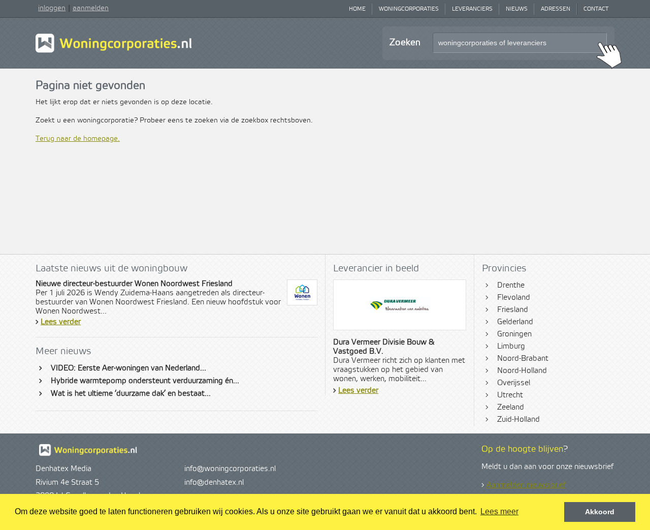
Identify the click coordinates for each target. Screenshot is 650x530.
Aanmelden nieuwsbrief (526, 485)
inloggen (52, 8)
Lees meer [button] (499, 511)
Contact (595, 9)
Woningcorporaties (409, 9)
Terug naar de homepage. (78, 138)
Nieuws (517, 9)
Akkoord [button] (599, 512)
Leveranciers (472, 9)
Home (357, 9)
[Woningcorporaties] (114, 51)
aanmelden (91, 8)
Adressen (555, 9)
